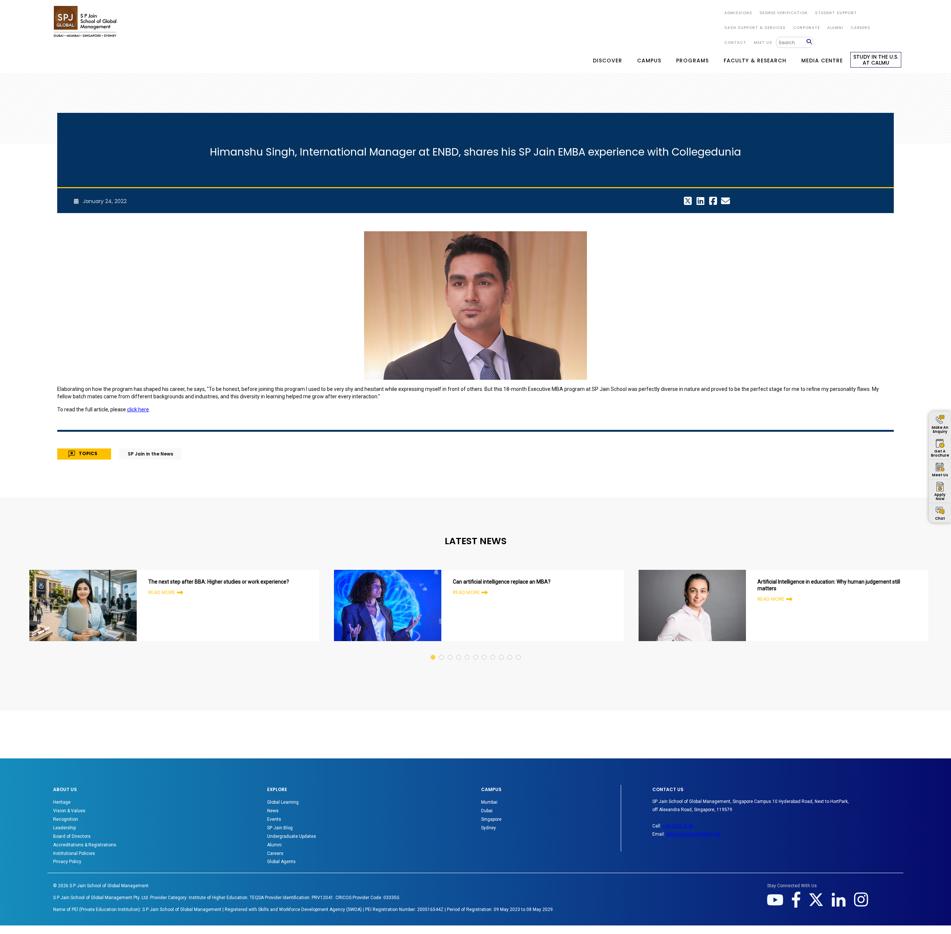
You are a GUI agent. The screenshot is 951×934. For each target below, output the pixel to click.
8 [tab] (493, 650)
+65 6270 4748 (677, 826)
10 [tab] (510, 650)
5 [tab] (467, 650)
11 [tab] (519, 650)
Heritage (62, 802)
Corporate (806, 27)
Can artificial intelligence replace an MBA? (502, 582)
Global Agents (281, 861)
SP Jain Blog (280, 827)
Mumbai (489, 802)
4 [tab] (459, 650)
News (273, 810)
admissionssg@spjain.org (693, 834)
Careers (860, 27)
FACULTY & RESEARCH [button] (755, 60)
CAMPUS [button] (649, 60)
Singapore (491, 819)
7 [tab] (484, 650)
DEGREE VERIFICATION (784, 12)
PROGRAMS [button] (692, 60)
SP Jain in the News (150, 454)
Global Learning (283, 802)
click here (138, 409)
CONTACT (735, 42)
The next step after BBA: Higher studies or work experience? (218, 582)
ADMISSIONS (738, 12)
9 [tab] (501, 650)
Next (937, 606)
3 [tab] (450, 650)
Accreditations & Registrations (84, 845)
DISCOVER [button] (607, 60)
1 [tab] (433, 650)
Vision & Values (69, 810)
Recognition (65, 819)
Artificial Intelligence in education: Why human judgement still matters (828, 585)
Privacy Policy (67, 861)
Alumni (274, 845)
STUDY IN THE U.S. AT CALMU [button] (875, 59)
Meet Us (763, 42)
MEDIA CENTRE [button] (822, 60)
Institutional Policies (74, 853)
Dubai (487, 810)
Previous (13, 606)
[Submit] (809, 42)
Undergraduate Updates (291, 836)
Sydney (488, 827)
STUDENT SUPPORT (836, 12)
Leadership (64, 827)
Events (274, 819)
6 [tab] (476, 650)
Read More (161, 592)
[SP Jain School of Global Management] (85, 21)
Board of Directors (72, 836)
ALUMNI (835, 27)
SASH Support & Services (755, 27)
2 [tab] (442, 650)
